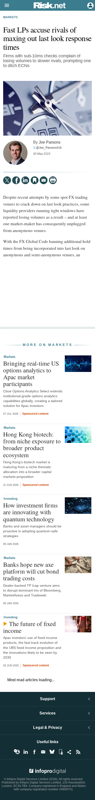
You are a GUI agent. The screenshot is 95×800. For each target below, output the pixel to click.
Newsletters (43, 752)
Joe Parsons (49, 142)
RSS (78, 752)
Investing (11, 498)
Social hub (69, 752)
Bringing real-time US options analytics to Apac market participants (31, 373)
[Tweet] (7, 180)
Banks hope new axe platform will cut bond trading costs (31, 571)
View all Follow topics (17, 752)
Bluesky (52, 752)
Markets (10, 17)
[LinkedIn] (25, 180)
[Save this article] (34, 180)
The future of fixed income (29, 627)
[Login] (90, 5)
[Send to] (44, 180)
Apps (61, 752)
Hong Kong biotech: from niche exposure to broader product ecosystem (32, 444)
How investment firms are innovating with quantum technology (30, 512)
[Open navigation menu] (4, 5)
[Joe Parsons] (15, 153)
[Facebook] (16, 180)
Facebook (34, 752)
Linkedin (25, 752)
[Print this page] (53, 180)
